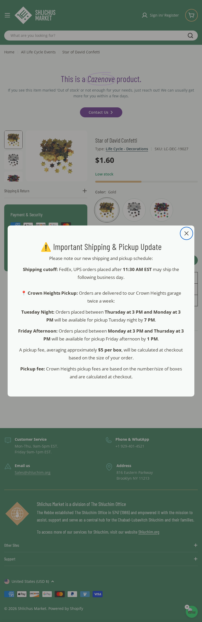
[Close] (186, 233)
